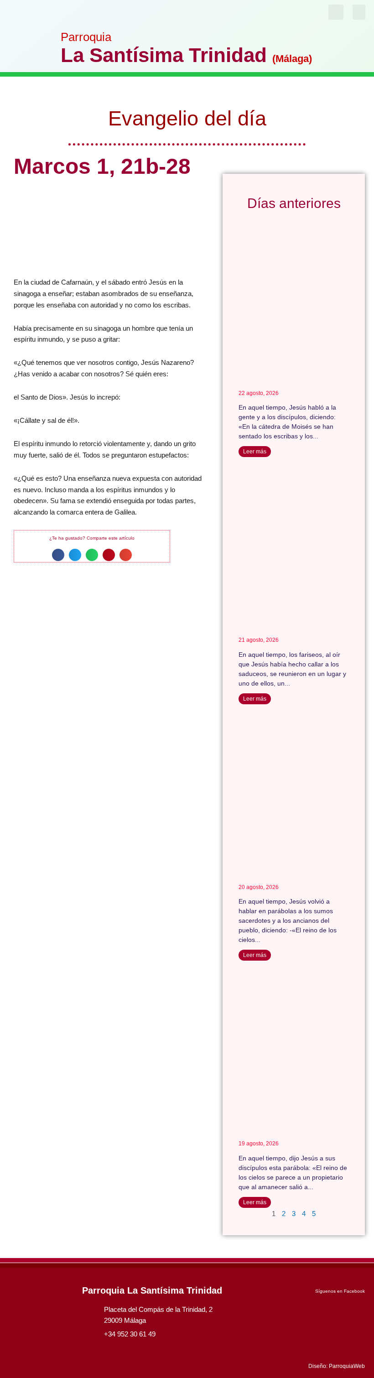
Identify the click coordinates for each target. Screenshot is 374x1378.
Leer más (254, 451)
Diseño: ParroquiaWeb (336, 1366)
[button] (359, 12)
